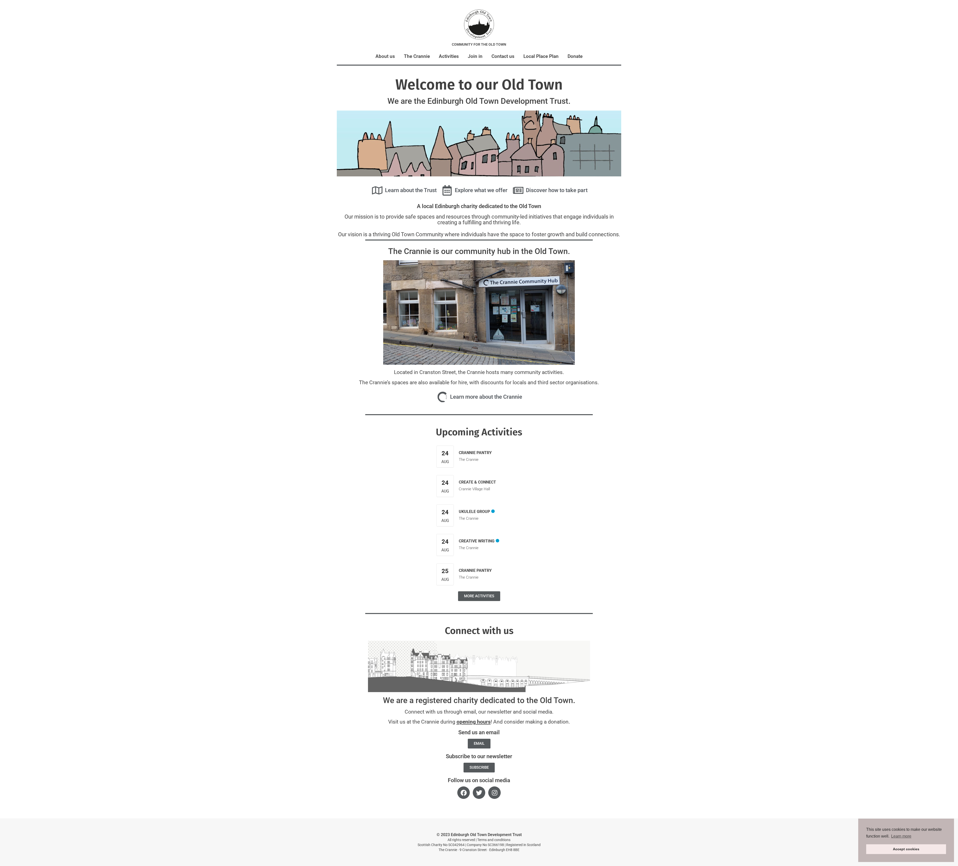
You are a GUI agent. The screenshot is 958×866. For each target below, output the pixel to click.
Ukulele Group (474, 511)
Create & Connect (477, 482)
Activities (449, 56)
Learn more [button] (901, 836)
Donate (575, 56)
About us (385, 56)
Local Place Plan (541, 56)
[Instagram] (494, 792)
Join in (475, 56)
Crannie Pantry (475, 452)
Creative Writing (476, 541)
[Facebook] (463, 792)
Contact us (502, 56)
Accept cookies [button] (906, 849)
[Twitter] (479, 792)
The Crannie (417, 56)
